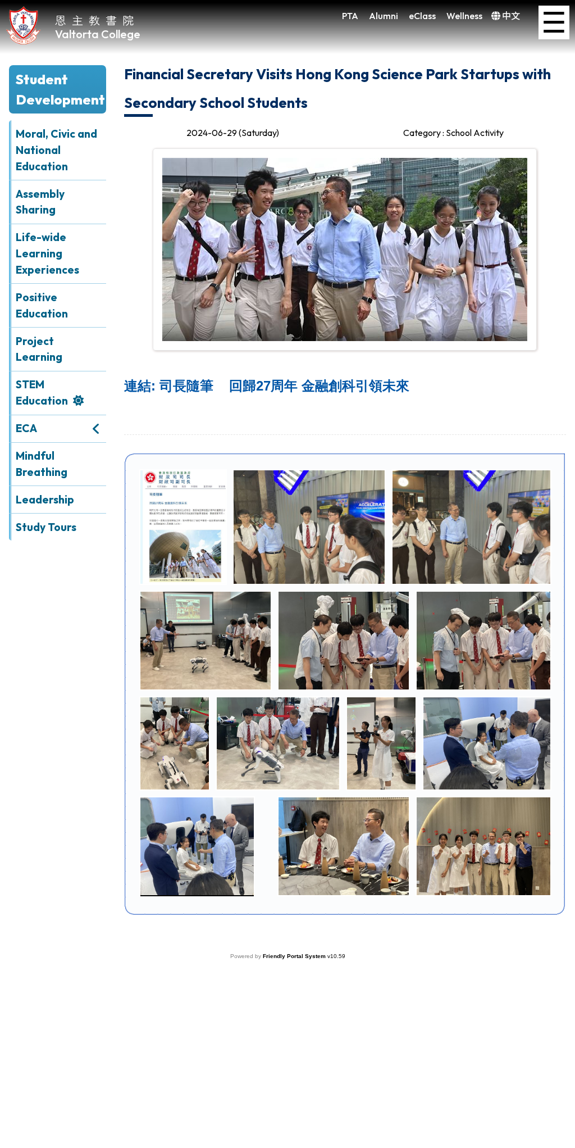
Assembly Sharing (40, 202)
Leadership (45, 499)
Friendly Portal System (295, 956)
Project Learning (39, 349)
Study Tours (46, 527)
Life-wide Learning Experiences (47, 253)
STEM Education (42, 392)
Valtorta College (97, 34)
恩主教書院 (97, 20)
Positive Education (42, 305)
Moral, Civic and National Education (56, 150)
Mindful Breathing (41, 464)
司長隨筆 (284, 385)
